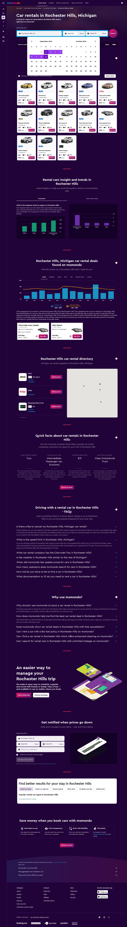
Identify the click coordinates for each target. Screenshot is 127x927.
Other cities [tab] (71, 789)
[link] (43, 336)
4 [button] (55, 52)
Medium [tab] (51, 277)
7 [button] (36, 57)
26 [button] (60, 66)
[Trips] (3, 31)
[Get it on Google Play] (102, 892)
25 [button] (55, 66)
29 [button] (41, 71)
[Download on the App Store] (102, 896)
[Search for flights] (3, 9)
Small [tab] (44, 277)
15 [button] (41, 61)
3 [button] (50, 52)
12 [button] (60, 57)
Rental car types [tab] (25, 789)
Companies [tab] (41, 198)
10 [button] (50, 57)
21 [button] (36, 66)
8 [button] (41, 57)
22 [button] (41, 66)
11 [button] (55, 57)
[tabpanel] (67, 223)
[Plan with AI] (3, 26)
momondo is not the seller (27, 868)
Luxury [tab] (89, 277)
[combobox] (22, 28)
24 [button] (51, 66)
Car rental (19, 8)
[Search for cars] (3, 17)
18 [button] (55, 61)
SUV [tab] (65, 277)
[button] (3, 3)
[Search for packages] (3, 22)
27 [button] (32, 71)
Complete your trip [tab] (85, 789)
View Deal (31, 102)
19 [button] (60, 61)
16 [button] (46, 61)
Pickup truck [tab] (80, 277)
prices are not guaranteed (59, 862)
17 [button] (50, 61)
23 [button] (46, 66)
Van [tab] (71, 277)
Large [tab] (59, 277)
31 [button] (95, 71)
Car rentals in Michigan (50, 8)
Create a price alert (99, 834)
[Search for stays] (3, 13)
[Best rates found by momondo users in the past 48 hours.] (116, 58)
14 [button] (36, 61)
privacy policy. (52, 763)
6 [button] (31, 57)
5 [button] (60, 52)
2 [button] (90, 52)
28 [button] (36, 71)
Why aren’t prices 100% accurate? (30, 875)
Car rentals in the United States (32, 8)
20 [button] (32, 66)
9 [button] (90, 57)
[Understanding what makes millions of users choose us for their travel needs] (116, 597)
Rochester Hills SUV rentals (27, 799)
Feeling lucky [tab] (100, 789)
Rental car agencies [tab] (41, 789)
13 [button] (31, 61)
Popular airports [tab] (58, 789)
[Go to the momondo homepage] (13, 3)
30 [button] (46, 71)
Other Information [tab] (92, 198)
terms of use (41, 763)
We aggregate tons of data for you (30, 871)
